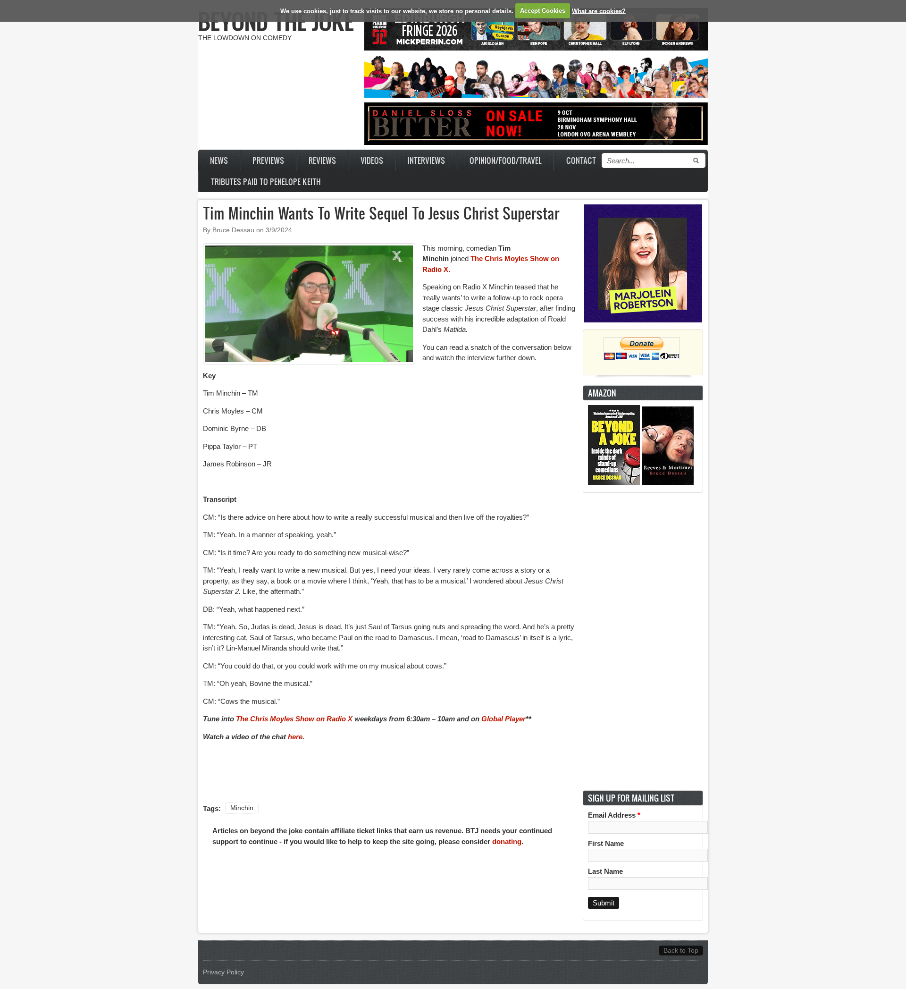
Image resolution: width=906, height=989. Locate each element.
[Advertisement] (643, 641)
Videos (372, 160)
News (219, 160)
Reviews (322, 160)
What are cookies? (599, 10)
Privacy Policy (223, 972)
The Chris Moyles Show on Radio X (295, 719)
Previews (268, 160)
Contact (581, 160)
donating (506, 841)
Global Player (503, 719)
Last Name (605, 871)
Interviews (426, 160)
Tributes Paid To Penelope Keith (266, 181)
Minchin (241, 807)
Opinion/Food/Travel (506, 160)
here (295, 737)
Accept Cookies (542, 10)
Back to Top (680, 950)
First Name (606, 843)
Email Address (614, 815)
